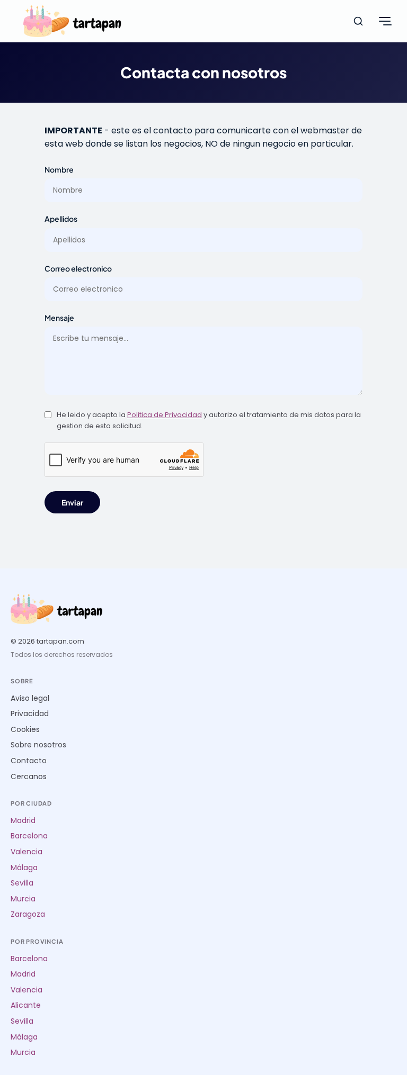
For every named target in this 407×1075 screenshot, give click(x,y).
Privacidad (30, 714)
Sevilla (22, 883)
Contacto (29, 761)
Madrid (23, 821)
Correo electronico (78, 268)
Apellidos (61, 218)
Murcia (23, 899)
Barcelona (29, 836)
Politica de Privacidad (164, 415)
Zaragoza (28, 914)
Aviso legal (30, 698)
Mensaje (59, 317)
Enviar (72, 502)
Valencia (26, 852)
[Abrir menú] (384, 21)
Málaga (24, 868)
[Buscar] (358, 21)
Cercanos (29, 777)
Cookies (25, 730)
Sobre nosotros (38, 745)
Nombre (59, 169)
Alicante (26, 1005)
